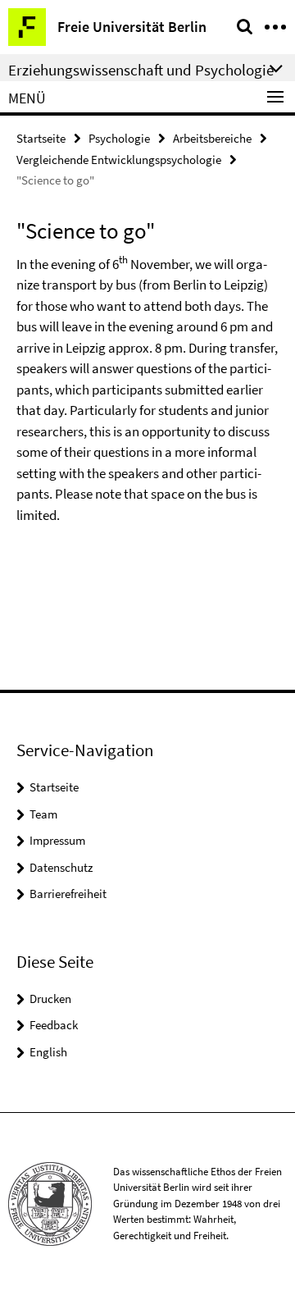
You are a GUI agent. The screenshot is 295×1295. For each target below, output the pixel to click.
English (48, 1052)
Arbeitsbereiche (212, 138)
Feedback (54, 1025)
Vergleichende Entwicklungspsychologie (118, 159)
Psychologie (119, 138)
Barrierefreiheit (68, 893)
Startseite (41, 138)
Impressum (57, 840)
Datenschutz (61, 867)
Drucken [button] (50, 998)
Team (43, 814)
